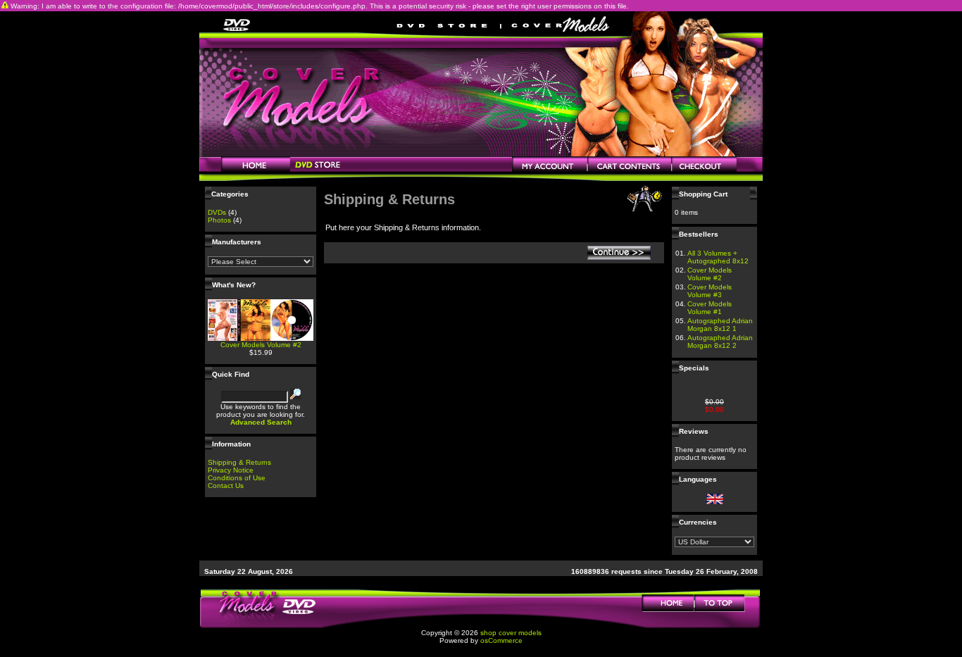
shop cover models (511, 633)
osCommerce (501, 640)
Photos (219, 220)
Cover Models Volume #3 (709, 291)
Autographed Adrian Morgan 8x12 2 (720, 341)
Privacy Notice (231, 470)
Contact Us (226, 485)
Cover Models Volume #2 (260, 345)
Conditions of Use (237, 478)
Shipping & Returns (239, 462)
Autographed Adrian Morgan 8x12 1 (720, 324)
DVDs (217, 212)
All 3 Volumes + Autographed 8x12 (718, 257)
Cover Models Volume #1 (709, 307)
